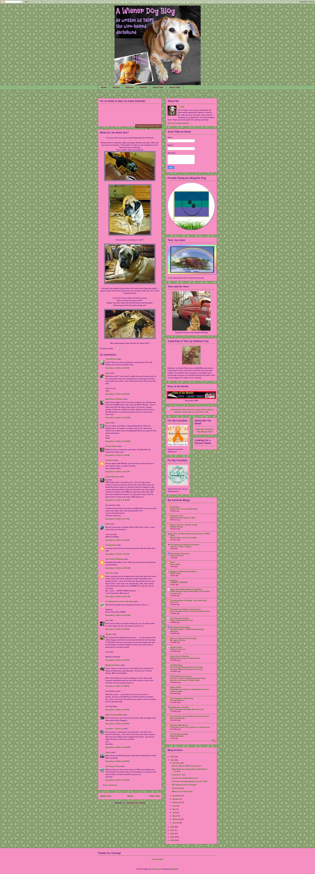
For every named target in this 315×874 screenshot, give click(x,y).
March (175, 816)
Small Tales (175, 507)
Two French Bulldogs (114, 559)
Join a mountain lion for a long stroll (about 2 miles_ (190, 611)
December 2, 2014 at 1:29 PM (117, 629)
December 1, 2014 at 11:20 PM (117, 441)
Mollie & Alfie (175, 687)
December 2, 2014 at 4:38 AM (117, 540)
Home (104, 87)
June (174, 806)
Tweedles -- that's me (114, 729)
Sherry (108, 752)
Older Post (154, 796)
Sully (107, 373)
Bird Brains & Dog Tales (180, 627)
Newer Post (105, 796)
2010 (172, 837)
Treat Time (174, 602)
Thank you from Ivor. (178, 649)
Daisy (107, 423)
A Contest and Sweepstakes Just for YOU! (189, 781)
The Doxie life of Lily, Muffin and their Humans (189, 716)
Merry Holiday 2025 (177, 718)
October (176, 799)
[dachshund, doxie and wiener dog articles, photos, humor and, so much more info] (191, 412)
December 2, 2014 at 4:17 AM (117, 519)
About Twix (158, 87)
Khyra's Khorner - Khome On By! (183, 525)
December (176, 763)
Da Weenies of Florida (179, 707)
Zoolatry (173, 580)
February (176, 819)
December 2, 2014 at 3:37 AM (117, 472)
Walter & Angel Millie (114, 715)
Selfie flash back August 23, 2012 (182, 518)
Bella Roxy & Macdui (114, 399)
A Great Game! (178, 788)
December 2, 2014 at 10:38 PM (117, 747)
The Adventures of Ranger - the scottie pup (188, 600)
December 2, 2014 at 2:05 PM (117, 660)
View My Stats (157, 859)
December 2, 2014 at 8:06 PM (117, 724)
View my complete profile (178, 123)
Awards (143, 87)
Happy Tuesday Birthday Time (181, 620)
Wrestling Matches (177, 736)
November (176, 796)
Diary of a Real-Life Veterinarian (183, 638)
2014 (172, 760)
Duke (107, 524)
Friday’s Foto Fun (177, 556)
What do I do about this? (114, 132)
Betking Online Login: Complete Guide (185, 658)
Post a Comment (110, 785)
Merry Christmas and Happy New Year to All (186, 709)
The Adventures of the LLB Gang (119, 601)
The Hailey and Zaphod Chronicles (184, 545)
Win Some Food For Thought (184, 785)
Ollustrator (156, 869)
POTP (172, 562)
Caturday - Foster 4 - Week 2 (180, 547)
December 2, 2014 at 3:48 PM (117, 686)
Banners (130, 87)
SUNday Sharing (176, 527)
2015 (172, 757)
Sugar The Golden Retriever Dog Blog (186, 589)
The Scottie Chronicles (179, 554)
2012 (172, 830)
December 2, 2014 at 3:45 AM (117, 500)
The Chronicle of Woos (179, 618)
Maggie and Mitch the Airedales (183, 571)
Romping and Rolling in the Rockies (185, 609)
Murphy (108, 634)
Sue (107, 620)
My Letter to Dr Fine (177, 640)
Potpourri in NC (176, 516)
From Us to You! (178, 775)
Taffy (182, 107)
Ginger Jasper (176, 647)
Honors (116, 87)
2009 (172, 840)
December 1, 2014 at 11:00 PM (117, 418)
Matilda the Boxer (112, 665)
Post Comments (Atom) (135, 803)
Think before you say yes (180, 676)
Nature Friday (175, 573)
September (177, 802)
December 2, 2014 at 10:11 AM (117, 596)
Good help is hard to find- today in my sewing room (190, 727)
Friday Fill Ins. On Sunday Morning (183, 509)
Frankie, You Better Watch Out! (185, 778)
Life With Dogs (176, 665)
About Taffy (174, 87)
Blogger (175, 869)
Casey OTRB (175, 564)
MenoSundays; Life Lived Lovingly (183, 538)
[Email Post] (118, 348)
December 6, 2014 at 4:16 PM (117, 780)
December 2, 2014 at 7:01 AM (117, 554)
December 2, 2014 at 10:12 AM (117, 615)
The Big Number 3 (177, 700)
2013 (172, 827)
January (176, 823)
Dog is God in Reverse (179, 656)
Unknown (109, 460)
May (174, 809)
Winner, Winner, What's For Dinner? (187, 766)
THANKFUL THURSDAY (179, 582)
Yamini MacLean (112, 477)
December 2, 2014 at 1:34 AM (117, 455)
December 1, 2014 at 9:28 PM (117, 394)
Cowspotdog (110, 545)
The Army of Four (112, 766)
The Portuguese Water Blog (181, 698)
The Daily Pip (111, 359)
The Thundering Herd (179, 734)
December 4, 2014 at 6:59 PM (117, 761)
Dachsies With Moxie (179, 725)
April (174, 813)
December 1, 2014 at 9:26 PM (117, 368)
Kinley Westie (111, 446)
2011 (172, 834)
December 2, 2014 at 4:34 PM (117, 710)
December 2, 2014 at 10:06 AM (117, 568)
